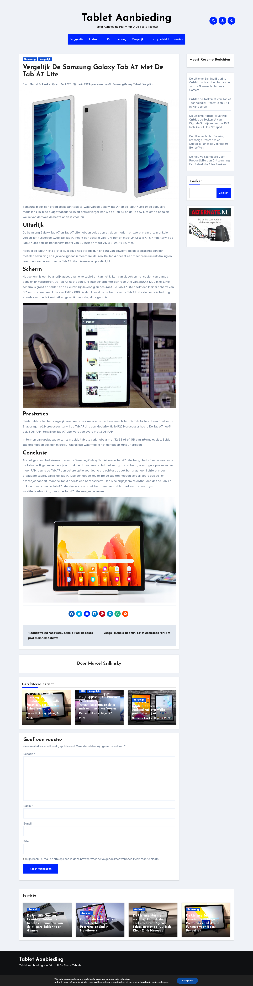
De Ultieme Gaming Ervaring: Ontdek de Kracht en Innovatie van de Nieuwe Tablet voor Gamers (45, 923)
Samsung (121, 39)
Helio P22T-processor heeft (94, 84)
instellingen (161, 982)
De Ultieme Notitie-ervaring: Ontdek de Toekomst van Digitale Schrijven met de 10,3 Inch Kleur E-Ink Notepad (152, 923)
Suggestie (77, 39)
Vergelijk (138, 39)
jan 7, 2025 (163, 718)
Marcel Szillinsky (40, 84)
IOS (107, 39)
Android (94, 39)
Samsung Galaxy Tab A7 (127, 84)
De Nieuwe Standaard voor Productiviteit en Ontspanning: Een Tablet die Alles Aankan (210, 160)
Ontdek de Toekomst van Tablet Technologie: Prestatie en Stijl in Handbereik (210, 102)
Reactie (29, 754)
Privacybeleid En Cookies (166, 39)
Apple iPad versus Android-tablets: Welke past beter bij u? (149, 710)
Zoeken (196, 181)
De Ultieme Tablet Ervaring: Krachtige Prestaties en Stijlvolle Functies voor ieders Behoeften (43, 701)
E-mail (28, 823)
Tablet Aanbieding (126, 18)
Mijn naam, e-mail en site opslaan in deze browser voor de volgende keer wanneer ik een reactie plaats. (92, 859)
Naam (28, 806)
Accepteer (187, 980)
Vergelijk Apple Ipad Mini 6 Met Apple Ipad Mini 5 (136, 633)
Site (26, 841)
